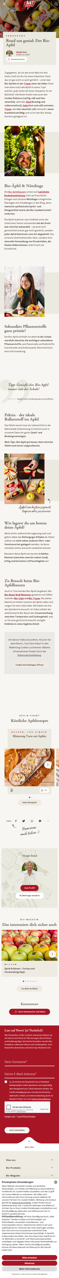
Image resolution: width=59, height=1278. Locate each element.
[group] (29, 953)
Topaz (27, 83)
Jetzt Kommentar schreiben (31, 1012)
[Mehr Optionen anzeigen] (49, 821)
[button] (47, 764)
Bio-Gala (19, 598)
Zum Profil (29, 888)
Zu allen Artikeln (29, 989)
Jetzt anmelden (17, 1130)
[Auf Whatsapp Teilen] (33, 821)
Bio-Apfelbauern (17, 192)
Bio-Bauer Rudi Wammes (18, 594)
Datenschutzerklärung (29, 655)
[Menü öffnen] (4, 4)
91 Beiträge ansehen (30, 895)
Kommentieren (18, 59)
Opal (28, 102)
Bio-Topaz (34, 598)
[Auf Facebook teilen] (16, 821)
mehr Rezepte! (29, 802)
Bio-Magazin (13, 1175)
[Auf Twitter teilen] (24, 821)
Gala (25, 105)
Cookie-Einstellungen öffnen (30, 665)
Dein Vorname (16, 1062)
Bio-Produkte (13, 1168)
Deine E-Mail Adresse (20, 1074)
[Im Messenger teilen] (41, 821)
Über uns (11, 1160)
